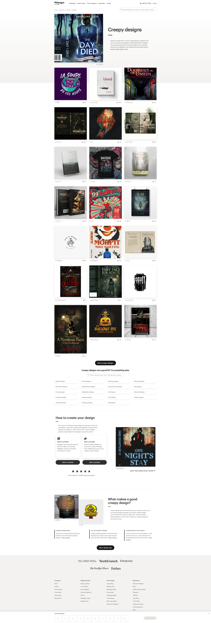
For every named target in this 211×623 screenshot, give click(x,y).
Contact (56, 586)
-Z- (92, 142)
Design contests (85, 583)
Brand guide (110, 592)
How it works (81, 3)
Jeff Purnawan (129, 102)
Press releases (58, 589)
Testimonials (57, 595)
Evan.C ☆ (59, 142)
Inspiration (101, 3)
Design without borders (139, 589)
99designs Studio (85, 598)
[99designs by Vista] (59, 3)
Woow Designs (94, 339)
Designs (68, 10)
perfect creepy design (117, 49)
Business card (110, 586)
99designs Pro (84, 601)
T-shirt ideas (136, 601)
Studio (109, 3)
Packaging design (111, 595)
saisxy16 (93, 181)
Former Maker (129, 300)
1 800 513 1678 (146, 3)
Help (134, 610)
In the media (57, 592)
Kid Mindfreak (94, 260)
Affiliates (135, 595)
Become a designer (138, 583)
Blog (134, 586)
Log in (155, 3)
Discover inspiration (86, 592)
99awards (135, 592)
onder (81, 525)
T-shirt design (110, 598)
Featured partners (138, 607)
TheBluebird (59, 260)
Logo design (110, 583)
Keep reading (66, 537)
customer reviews (89, 475)
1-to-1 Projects (84, 586)
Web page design (111, 589)
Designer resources (138, 604)
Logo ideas (136, 598)
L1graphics (100, 64)
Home (56, 10)
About (56, 583)
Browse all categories (112, 604)
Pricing (82, 595)
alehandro (128, 339)
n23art (127, 260)
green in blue (94, 102)
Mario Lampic (94, 300)
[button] (209, 613)
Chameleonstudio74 (61, 300)
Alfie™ (128, 221)
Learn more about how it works (141, 471)
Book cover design (112, 601)
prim (92, 221)
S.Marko (59, 356)
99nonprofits (57, 598)
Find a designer (92, 3)
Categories (72, 3)
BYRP (58, 102)
